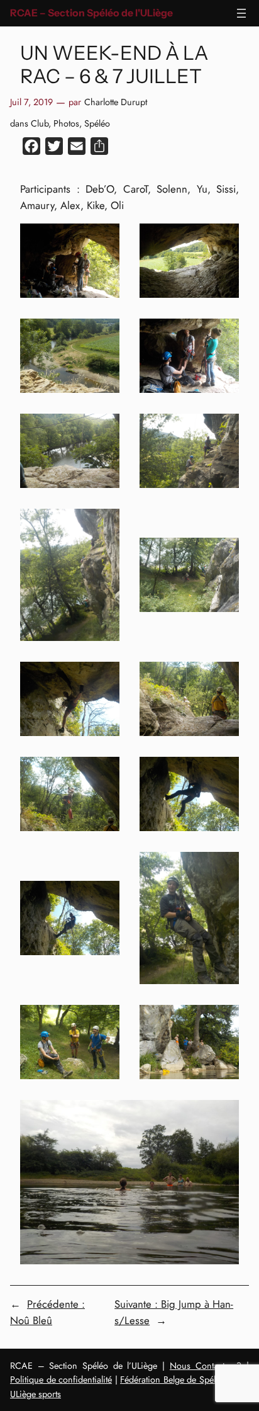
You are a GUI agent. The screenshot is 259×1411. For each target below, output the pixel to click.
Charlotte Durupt (115, 102)
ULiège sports (35, 1394)
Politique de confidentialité (61, 1379)
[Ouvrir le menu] (241, 13)
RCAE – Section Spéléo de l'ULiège (91, 13)
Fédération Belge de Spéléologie (182, 1379)
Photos (66, 123)
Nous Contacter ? (205, 1365)
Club (39, 123)
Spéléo (97, 123)
